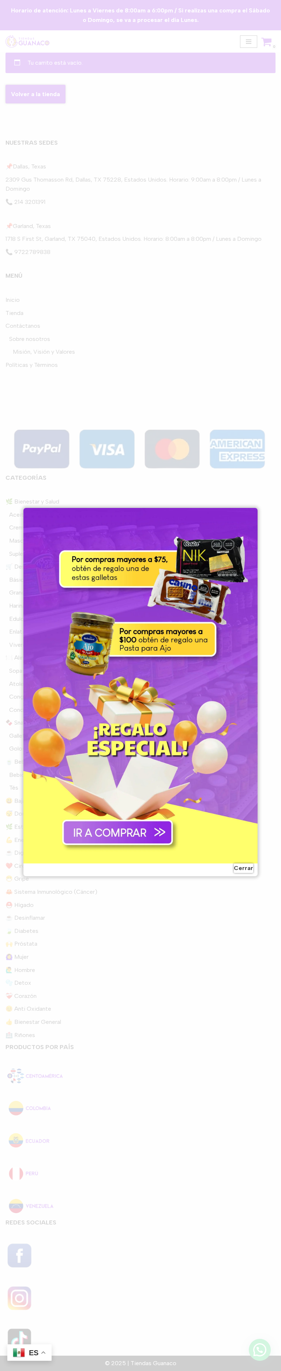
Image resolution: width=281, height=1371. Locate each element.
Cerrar (243, 868)
